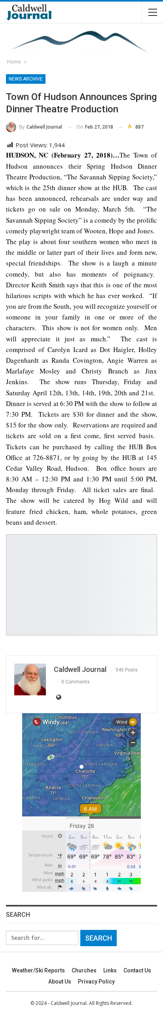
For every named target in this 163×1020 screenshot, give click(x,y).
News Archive (26, 79)
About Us (59, 981)
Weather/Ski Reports (38, 970)
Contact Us (137, 970)
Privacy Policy (96, 981)
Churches (84, 970)
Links (110, 970)
